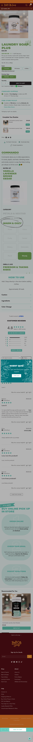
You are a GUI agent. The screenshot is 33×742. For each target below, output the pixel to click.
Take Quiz (16, 375)
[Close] (30, 362)
